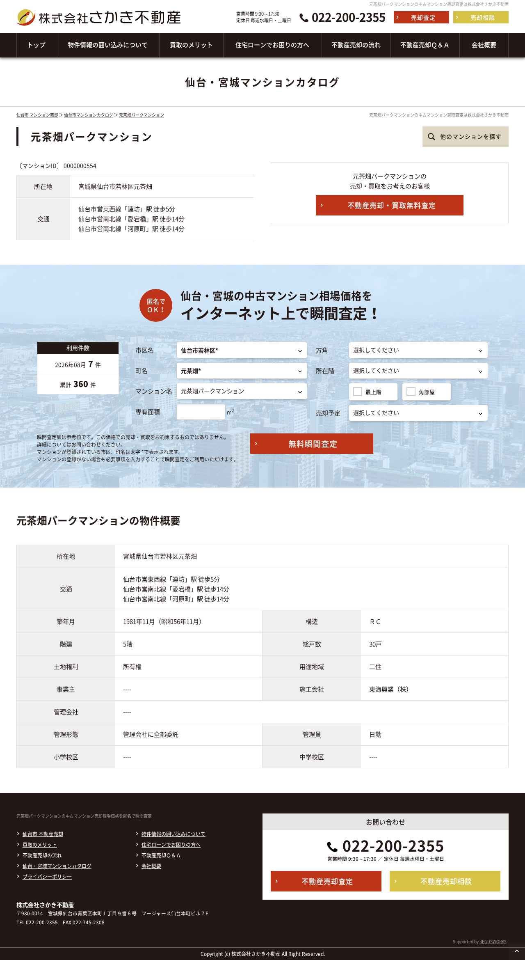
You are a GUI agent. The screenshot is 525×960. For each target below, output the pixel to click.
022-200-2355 (349, 17)
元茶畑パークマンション (141, 115)
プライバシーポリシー (47, 876)
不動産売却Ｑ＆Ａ (161, 855)
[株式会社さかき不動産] (98, 28)
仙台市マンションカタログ (88, 115)
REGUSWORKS (493, 941)
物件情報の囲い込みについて (173, 834)
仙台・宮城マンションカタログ (57, 866)
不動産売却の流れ (42, 855)
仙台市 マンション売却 (37, 115)
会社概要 (151, 866)
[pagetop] (517, 952)
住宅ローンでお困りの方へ (171, 844)
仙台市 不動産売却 (43, 834)
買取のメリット (40, 844)
